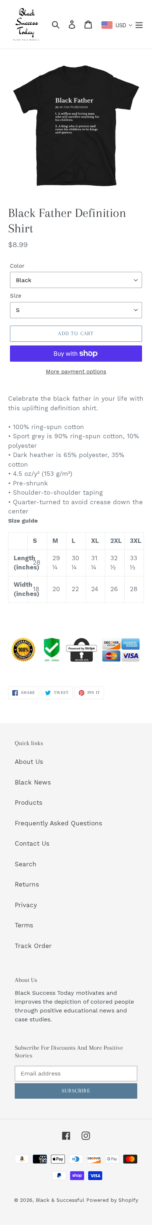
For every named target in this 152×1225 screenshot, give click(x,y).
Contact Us (32, 843)
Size (15, 295)
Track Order (33, 946)
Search (26, 864)
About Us (29, 761)
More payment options (76, 371)
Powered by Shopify (112, 1200)
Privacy (26, 905)
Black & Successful (60, 1200)
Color (17, 266)
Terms (24, 925)
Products (28, 802)
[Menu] (139, 24)
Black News (33, 782)
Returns (27, 884)
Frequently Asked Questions (58, 823)
